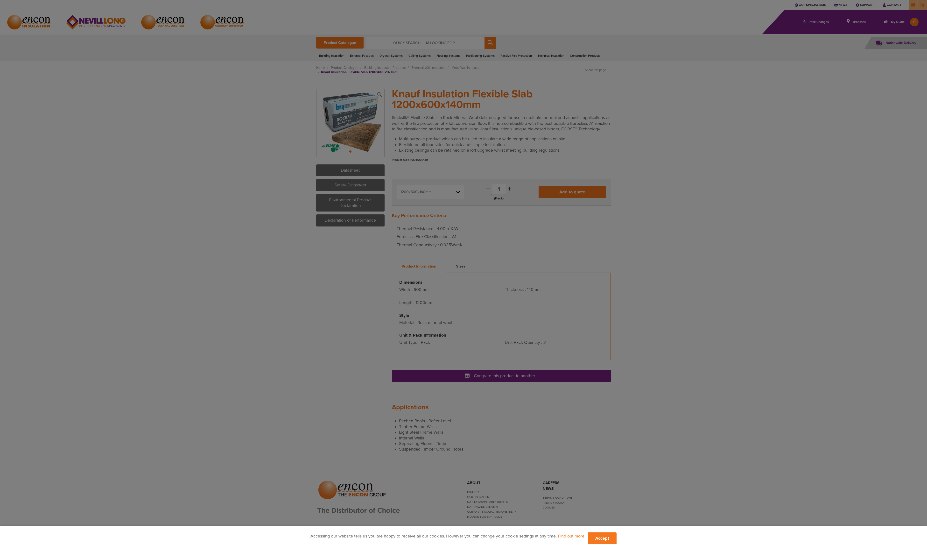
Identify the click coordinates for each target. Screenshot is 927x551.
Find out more (571, 536)
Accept (602, 538)
